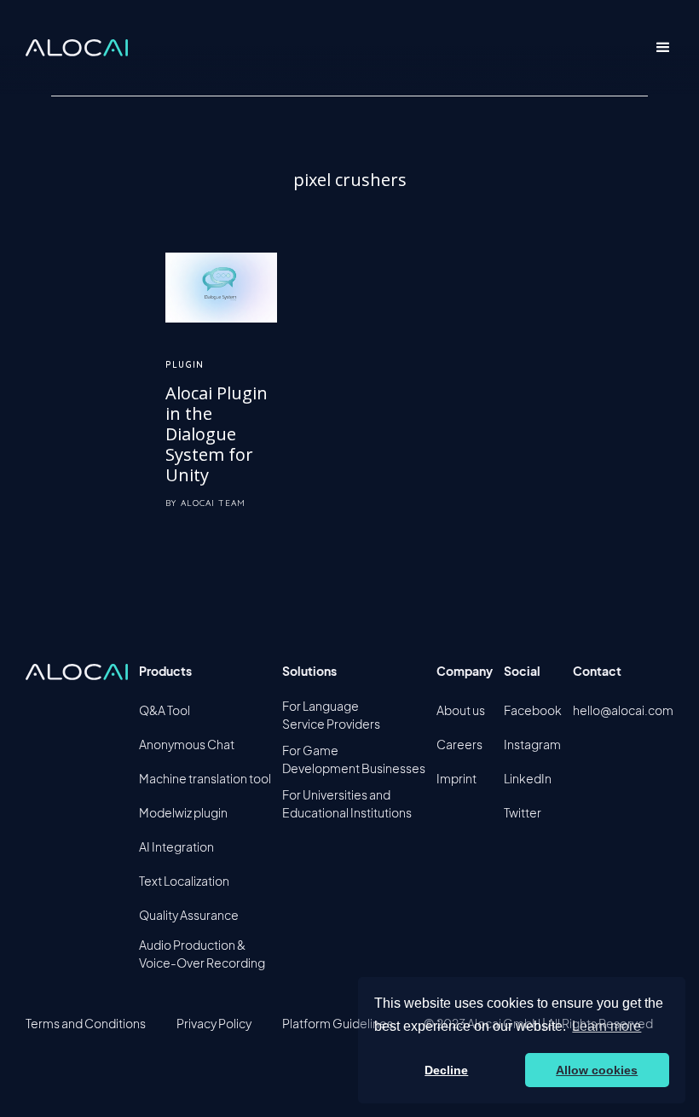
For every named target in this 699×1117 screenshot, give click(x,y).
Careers (459, 744)
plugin (184, 365)
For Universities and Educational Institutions (347, 803)
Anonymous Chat (186, 744)
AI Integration (176, 846)
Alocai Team (213, 503)
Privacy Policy (213, 1023)
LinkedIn (528, 778)
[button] (663, 48)
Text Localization (184, 880)
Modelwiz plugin (183, 812)
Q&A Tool (164, 710)
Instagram (532, 744)
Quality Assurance (189, 914)
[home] (77, 48)
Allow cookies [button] (597, 1070)
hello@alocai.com (623, 710)
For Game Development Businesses (353, 759)
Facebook (533, 710)
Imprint (456, 778)
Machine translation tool (205, 778)
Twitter (522, 812)
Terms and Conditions (86, 1023)
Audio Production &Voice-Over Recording (202, 953)
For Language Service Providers (331, 714)
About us (460, 710)
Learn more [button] (606, 1026)
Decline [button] (446, 1070)
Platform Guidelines (337, 1023)
